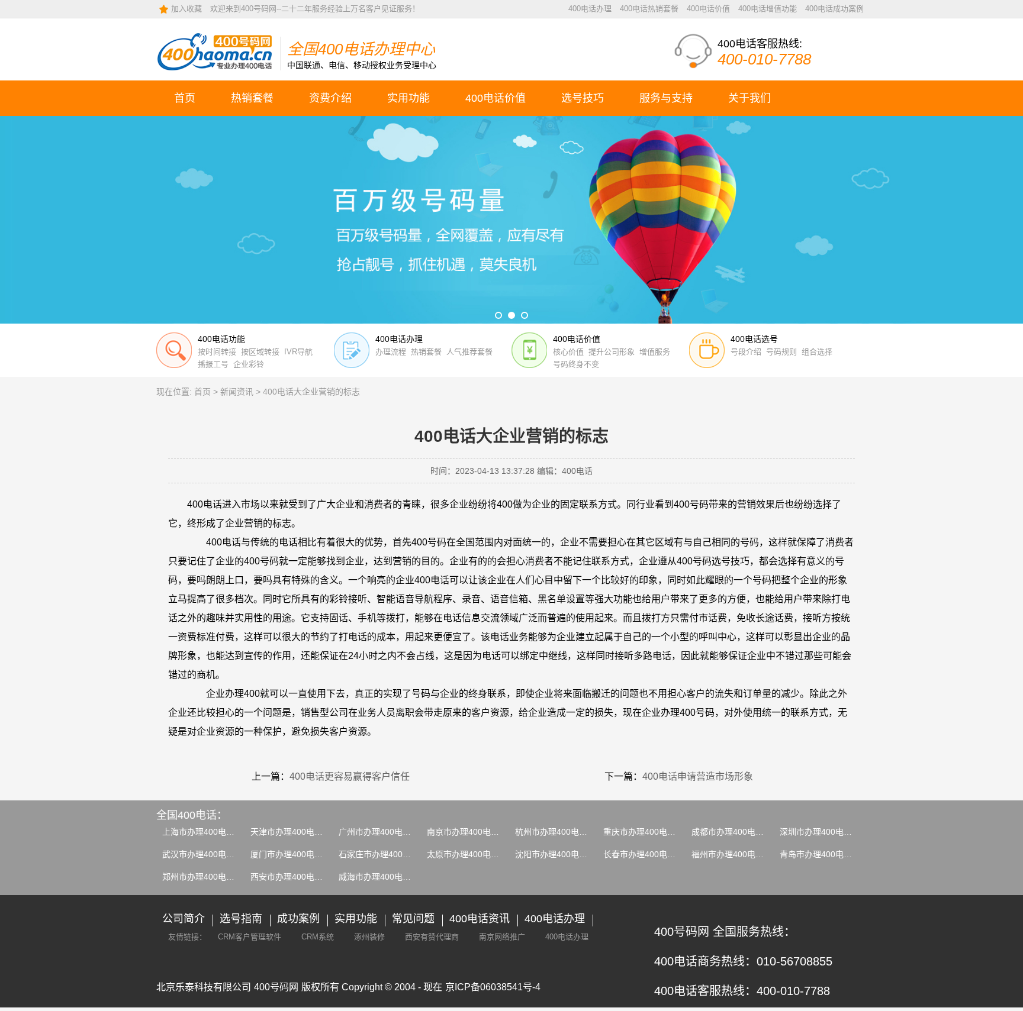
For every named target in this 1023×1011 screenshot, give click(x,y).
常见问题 (413, 919)
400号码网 (276, 987)
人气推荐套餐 (469, 351)
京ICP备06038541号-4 (493, 987)
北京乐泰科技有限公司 (203, 987)
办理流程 (390, 351)
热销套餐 (252, 98)
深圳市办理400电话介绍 (824, 831)
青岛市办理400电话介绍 (824, 854)
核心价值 (568, 351)
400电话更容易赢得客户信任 (349, 776)
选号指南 (241, 919)
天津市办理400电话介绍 (294, 831)
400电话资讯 (479, 919)
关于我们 (749, 98)
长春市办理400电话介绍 (647, 854)
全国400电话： (191, 815)
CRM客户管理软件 (249, 936)
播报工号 (213, 364)
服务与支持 (666, 98)
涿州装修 (369, 936)
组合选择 (817, 351)
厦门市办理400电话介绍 (294, 854)
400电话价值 (708, 8)
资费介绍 (330, 98)
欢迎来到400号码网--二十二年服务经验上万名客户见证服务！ (315, 8)
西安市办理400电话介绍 (294, 876)
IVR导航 (298, 351)
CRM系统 (317, 936)
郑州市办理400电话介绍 (206, 876)
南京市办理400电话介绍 (471, 831)
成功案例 (298, 919)
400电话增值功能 (767, 8)
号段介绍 (746, 351)
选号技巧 (582, 98)
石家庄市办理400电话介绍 (387, 854)
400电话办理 (590, 8)
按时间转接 (217, 351)
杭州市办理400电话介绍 (559, 831)
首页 (184, 98)
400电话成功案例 (834, 8)
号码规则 (781, 351)
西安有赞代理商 (432, 936)
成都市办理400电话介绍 (735, 831)
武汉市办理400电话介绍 (206, 854)
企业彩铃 (248, 364)
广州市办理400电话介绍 (383, 831)
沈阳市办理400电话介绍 (559, 854)
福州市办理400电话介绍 (735, 854)
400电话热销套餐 (649, 8)
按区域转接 (260, 351)
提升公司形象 (611, 351)
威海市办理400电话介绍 (383, 876)
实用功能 (408, 98)
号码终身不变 (576, 364)
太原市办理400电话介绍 (471, 854)
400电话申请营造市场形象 (697, 776)
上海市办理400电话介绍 (206, 831)
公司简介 (183, 919)
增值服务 (654, 351)
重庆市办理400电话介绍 (647, 831)
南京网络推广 (502, 936)
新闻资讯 (236, 391)
